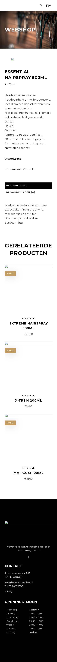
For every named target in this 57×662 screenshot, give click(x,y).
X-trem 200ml (28, 400)
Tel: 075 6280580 (14, 586)
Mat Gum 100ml (28, 473)
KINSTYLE (29, 169)
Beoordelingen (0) (20, 192)
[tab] (28, 185)
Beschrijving (16, 185)
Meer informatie (28, 334)
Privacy (9, 591)
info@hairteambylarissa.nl (19, 582)
